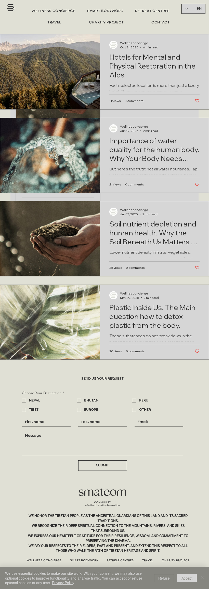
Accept (186, 578)
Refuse (164, 578)
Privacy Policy (63, 582)
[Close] (203, 578)
